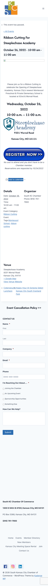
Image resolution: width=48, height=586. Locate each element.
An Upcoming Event (12, 394)
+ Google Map (10, 279)
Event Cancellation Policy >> (24, 308)
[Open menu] (43, 8)
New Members (24, 542)
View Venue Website (13, 282)
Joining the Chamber (13, 388)
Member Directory (32, 538)
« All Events (9, 31)
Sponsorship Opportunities (15, 399)
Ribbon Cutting (10, 214)
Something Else (11, 404)
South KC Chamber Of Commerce (18, 502)
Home (10, 538)
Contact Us (24, 551)
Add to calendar (15, 179)
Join (40, 546)
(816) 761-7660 (10, 521)
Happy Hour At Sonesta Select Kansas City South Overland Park (29, 291)
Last (4, 339)
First (4, 328)
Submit (8, 432)
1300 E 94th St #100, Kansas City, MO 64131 (23, 508)
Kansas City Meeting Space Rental (21, 546)
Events (19, 538)
